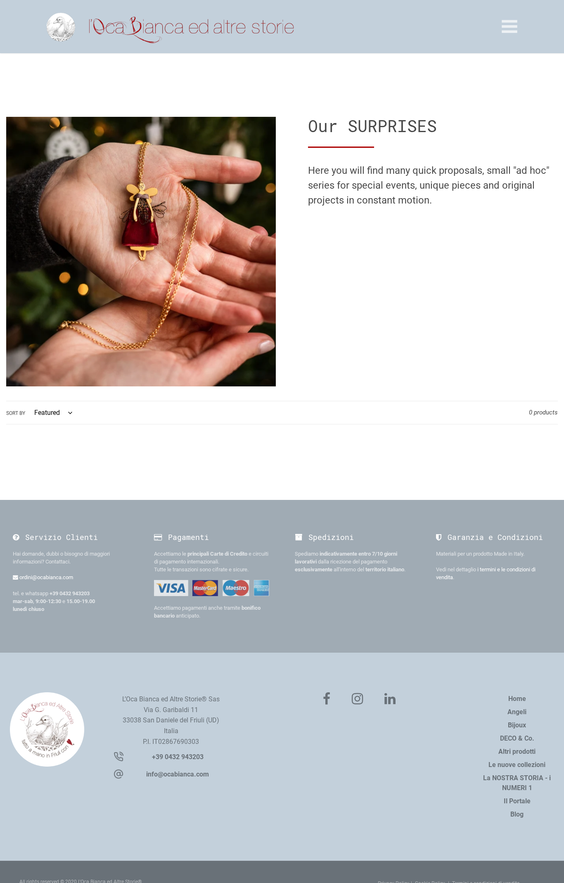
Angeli (516, 712)
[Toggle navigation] (509, 26)
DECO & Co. (517, 738)
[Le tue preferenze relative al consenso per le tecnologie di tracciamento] (549, 868)
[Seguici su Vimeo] (390, 699)
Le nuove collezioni (516, 765)
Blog (517, 814)
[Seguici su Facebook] (326, 699)
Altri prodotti (517, 751)
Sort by (15, 413)
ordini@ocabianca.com (45, 577)
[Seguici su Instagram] (357, 699)
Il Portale (517, 801)
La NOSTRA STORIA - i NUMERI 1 (517, 783)
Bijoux (517, 725)
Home (517, 699)
